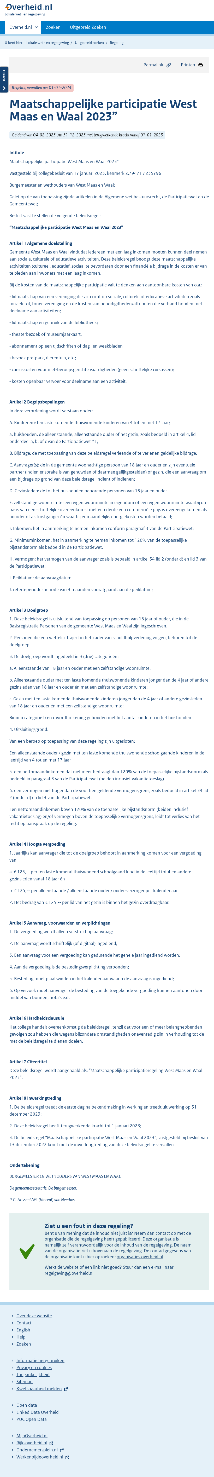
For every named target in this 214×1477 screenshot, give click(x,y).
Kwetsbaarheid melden (39, 1389)
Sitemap (24, 1381)
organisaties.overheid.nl (140, 1257)
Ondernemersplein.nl (37, 1450)
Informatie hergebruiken (40, 1360)
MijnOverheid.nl (31, 1436)
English (23, 1330)
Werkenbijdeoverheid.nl (39, 1457)
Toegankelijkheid (33, 1374)
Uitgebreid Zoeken (88, 27)
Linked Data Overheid (37, 1412)
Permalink (153, 65)
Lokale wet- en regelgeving (47, 42)
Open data (26, 1405)
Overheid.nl (20, 29)
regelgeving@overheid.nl (69, 1273)
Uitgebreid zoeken (89, 42)
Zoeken (53, 27)
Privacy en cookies (34, 1367)
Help (21, 1337)
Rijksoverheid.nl (31, 1443)
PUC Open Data (31, 1419)
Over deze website (34, 1316)
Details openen (4, 80)
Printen (188, 65)
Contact (23, 1323)
